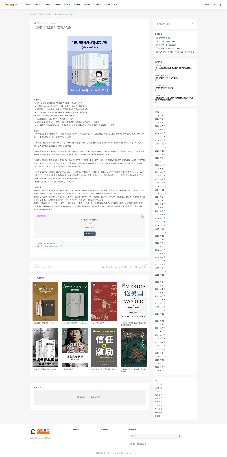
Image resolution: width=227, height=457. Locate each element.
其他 (115, 5)
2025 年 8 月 (160, 158)
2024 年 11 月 (160, 190)
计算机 (38, 5)
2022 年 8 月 (160, 286)
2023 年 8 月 (160, 243)
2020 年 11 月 (160, 360)
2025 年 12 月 (160, 144)
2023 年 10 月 (160, 236)
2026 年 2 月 (160, 137)
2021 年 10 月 (160, 321)
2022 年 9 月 (160, 282)
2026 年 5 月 (160, 126)
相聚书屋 (41, 14)
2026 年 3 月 (160, 133)
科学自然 (77, 5)
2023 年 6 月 (160, 250)
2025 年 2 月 (160, 179)
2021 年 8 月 (160, 328)
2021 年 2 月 (160, 349)
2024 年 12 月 (160, 186)
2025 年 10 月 (160, 151)
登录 (98, 397)
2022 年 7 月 (160, 289)
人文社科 (107, 5)
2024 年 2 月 (160, 222)
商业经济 (47, 5)
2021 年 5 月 (160, 339)
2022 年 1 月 (160, 310)
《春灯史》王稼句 (97, 323)
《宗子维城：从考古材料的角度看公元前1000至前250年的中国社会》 (174, 99)
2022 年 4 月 (160, 300)
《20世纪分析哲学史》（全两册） (74, 323)
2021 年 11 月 (160, 317)
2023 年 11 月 (160, 232)
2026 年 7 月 (160, 119)
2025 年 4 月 (160, 172)
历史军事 (67, 5)
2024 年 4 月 (160, 215)
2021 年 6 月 (160, 335)
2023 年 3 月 (160, 261)
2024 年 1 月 (160, 225)
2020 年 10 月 (160, 364)
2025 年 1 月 (160, 183)
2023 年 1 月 (160, 268)
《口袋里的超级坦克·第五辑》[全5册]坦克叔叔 (173, 68)
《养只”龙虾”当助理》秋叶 (165, 41)
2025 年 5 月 (160, 169)
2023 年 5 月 (160, 254)
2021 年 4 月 (160, 342)
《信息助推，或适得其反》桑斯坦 (168, 48)
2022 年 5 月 (160, 296)
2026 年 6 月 (160, 123)
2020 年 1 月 (160, 371)
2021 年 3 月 (160, 346)
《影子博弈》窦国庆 (163, 38)
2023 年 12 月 (160, 229)
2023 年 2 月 (160, 264)
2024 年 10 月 (160, 193)
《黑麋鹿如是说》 (68, 369)
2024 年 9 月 (160, 197)
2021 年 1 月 (160, 353)
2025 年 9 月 (160, 154)
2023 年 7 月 (160, 247)
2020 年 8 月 (160, 367)
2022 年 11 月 (160, 275)
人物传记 (97, 5)
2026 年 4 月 (160, 130)
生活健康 (57, 5)
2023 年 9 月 (160, 239)
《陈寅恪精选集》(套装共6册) (53, 246)
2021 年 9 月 (160, 325)
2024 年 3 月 (160, 218)
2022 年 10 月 (160, 278)
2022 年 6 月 (160, 293)
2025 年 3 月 (160, 176)
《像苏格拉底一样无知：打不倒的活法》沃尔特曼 (174, 52)
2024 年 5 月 (160, 211)
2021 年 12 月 (160, 314)
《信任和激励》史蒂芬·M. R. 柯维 (103, 369)
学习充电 (87, 5)
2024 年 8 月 (160, 201)
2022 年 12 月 (160, 271)
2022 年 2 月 (160, 307)
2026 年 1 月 (160, 140)
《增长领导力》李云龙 (164, 88)
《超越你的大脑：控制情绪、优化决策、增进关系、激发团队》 (123, 267)
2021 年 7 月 (160, 332)
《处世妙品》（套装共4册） (43, 267)
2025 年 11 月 (160, 147)
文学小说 (28, 5)
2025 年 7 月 (160, 162)
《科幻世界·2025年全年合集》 (167, 78)
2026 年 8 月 (160, 115)
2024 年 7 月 (160, 204)
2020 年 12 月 (160, 356)
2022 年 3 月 (160, 303)
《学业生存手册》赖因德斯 (165, 45)
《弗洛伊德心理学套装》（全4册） (45, 369)
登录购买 (90, 233)
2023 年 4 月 (160, 257)
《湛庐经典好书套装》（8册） (44, 323)
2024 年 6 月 (160, 208)
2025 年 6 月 (160, 165)
